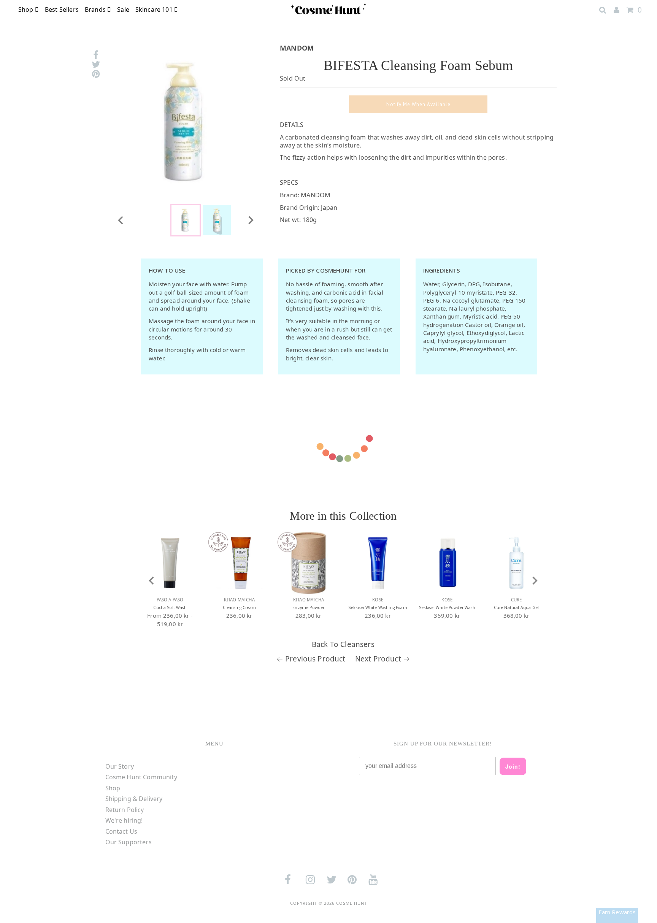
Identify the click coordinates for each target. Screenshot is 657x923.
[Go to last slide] (121, 220)
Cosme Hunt (351, 903)
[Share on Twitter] (96, 64)
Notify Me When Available (418, 104)
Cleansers (357, 644)
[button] (185, 220)
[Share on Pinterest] (96, 74)
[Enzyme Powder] (308, 563)
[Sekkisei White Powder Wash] (447, 563)
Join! (513, 766)
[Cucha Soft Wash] (170, 563)
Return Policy (124, 810)
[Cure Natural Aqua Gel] (516, 563)
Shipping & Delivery (134, 799)
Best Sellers (62, 9)
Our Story (119, 766)
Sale (123, 9)
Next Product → (382, 659)
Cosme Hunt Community (141, 777)
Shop (26, 9)
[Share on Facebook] (96, 55)
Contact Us (121, 831)
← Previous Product (311, 659)
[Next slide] (250, 220)
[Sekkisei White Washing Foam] (378, 563)
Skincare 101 (154, 9)
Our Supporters (128, 842)
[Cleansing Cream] (239, 563)
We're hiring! (124, 820)
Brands (96, 9)
